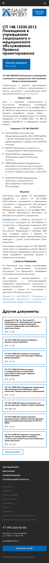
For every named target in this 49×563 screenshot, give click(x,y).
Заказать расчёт (24, 548)
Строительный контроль (16, 479)
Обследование (11, 467)
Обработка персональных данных (20, 520)
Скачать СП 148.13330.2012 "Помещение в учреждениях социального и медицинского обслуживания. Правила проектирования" (24, 299)
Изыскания (9, 471)
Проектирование (11, 475)
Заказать (39, 12)
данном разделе (30, 94)
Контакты (7, 511)
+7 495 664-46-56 (14, 527)
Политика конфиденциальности (19, 516)
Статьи (6, 507)
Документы (8, 503)
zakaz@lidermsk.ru (11, 541)
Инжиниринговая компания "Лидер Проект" (15, 12)
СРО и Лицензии (10, 495)
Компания (8, 487)
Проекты (7, 491)
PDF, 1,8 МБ (16, 64)
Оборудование (10, 499)
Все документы (12, 452)
